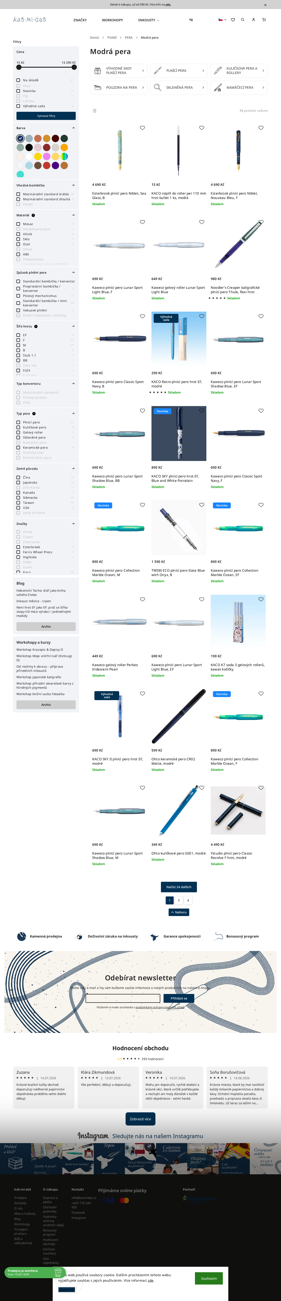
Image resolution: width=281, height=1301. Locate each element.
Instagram (79, 1218)
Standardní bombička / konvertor (49, 281)
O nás (18, 1208)
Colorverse (48, 542)
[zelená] (64, 138)
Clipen (48, 537)
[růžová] (38, 147)
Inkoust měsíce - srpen (33, 601)
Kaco (48, 572)
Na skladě (48, 80)
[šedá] (56, 147)
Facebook (78, 1212)
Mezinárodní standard (48, 392)
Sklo (48, 239)
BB (48, 360)
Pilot (48, 402)
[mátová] (20, 147)
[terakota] (38, 138)
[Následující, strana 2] (179, 900)
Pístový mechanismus (48, 296)
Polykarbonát (48, 259)
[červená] (47, 147)
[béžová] (20, 156)
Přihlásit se (179, 998)
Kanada (48, 492)
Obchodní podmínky (50, 1209)
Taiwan (48, 503)
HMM (48, 562)
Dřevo (48, 249)
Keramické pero (48, 447)
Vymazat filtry (46, 116)
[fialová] (47, 156)
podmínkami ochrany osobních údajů (160, 1007)
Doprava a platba (50, 1200)
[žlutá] (56, 156)
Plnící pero (48, 422)
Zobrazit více (140, 1119)
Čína (48, 477)
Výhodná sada (48, 106)
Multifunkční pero (48, 457)
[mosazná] (47, 165)
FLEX (48, 370)
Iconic (48, 567)
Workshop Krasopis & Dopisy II (39, 649)
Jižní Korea (48, 487)
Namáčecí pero (48, 442)
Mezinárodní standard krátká (48, 194)
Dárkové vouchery (49, 1251)
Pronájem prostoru (21, 1231)
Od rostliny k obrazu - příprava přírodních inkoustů (39, 668)
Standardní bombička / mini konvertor (48, 303)
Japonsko (48, 482)
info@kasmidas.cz (83, 1198)
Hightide (48, 557)
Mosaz (48, 224)
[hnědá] (38, 165)
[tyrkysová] (20, 174)
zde (150, 1280)
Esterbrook (48, 547)
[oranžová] (64, 147)
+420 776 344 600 (81, 1205)
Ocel (48, 244)
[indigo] (56, 165)
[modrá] (20, 138)
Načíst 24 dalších (178, 887)
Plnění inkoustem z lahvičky (48, 315)
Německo (48, 497)
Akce (48, 86)
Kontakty (20, 1203)
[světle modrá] (29, 165)
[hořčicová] (47, 138)
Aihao (48, 532)
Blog (17, 1219)
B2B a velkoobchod (23, 1241)
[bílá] (29, 156)
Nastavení (66, 1290)
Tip (48, 96)
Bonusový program (50, 1232)
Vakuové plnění (48, 310)
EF (48, 335)
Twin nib (48, 365)
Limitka (48, 101)
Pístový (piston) (48, 397)
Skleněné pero (48, 437)
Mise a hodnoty (25, 1213)
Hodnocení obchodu (140, 1048)
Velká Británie (48, 513)
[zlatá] (38, 156)
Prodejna (20, 1198)
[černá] (29, 147)
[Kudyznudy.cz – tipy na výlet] (224, 1200)
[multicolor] (64, 156)
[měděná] (64, 165)
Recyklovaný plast (48, 229)
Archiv (46, 626)
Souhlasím (209, 1278)
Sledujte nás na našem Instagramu (157, 1136)
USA (48, 508)
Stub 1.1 (48, 355)
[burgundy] (56, 138)
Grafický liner (48, 452)
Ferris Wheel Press (48, 552)
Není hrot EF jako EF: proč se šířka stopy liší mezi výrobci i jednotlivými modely (43, 611)
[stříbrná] (29, 138)
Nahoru (181, 912)
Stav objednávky (51, 1260)
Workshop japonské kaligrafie (38, 677)
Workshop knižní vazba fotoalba (40, 694)
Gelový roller (48, 432)
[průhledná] (20, 165)
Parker (48, 204)
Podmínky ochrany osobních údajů (53, 1220)
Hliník (48, 234)
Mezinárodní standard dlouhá (48, 199)
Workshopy (22, 1224)
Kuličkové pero (48, 427)
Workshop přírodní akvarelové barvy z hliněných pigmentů (45, 685)
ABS (48, 254)
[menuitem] (84, 20)
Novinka (48, 91)
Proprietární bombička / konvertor (48, 288)
